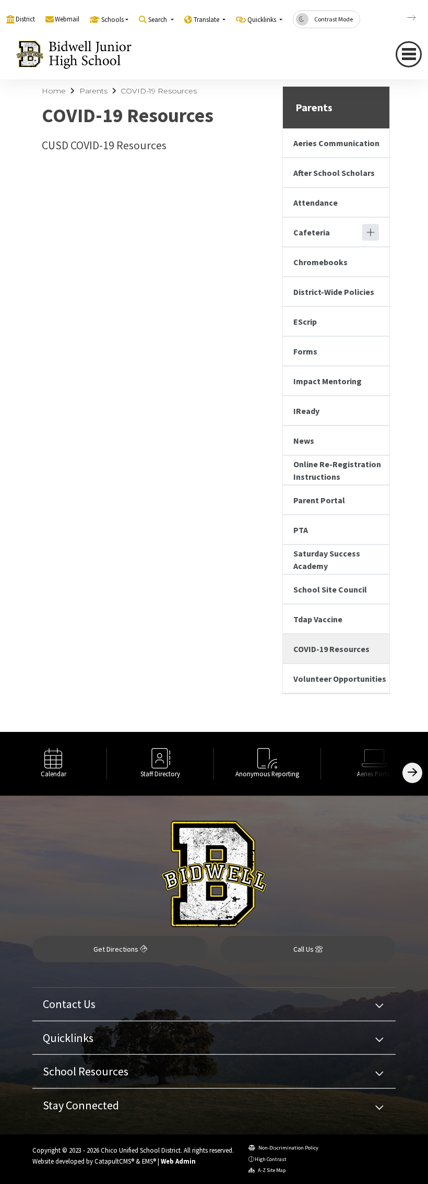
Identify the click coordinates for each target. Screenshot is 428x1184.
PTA (300, 530)
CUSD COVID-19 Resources (104, 145)
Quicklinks (68, 1038)
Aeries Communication (336, 143)
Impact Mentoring (327, 381)
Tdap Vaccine (317, 619)
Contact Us (69, 1004)
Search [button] (158, 19)
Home (54, 91)
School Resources (85, 1071)
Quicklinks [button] (262, 19)
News (303, 440)
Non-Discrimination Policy (287, 1147)
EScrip (305, 321)
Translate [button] (207, 19)
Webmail (67, 19)
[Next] (403, 18)
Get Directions (116, 949)
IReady (306, 411)
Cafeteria (311, 232)
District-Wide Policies (333, 292)
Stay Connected (81, 1105)
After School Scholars (334, 173)
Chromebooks (320, 262)
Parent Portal (319, 500)
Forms (305, 351)
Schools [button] (112, 19)
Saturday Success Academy (326, 559)
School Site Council (330, 589)
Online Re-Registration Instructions (337, 470)
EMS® (149, 1161)
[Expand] (370, 232)
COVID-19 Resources (159, 91)
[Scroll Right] (412, 773)
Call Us (304, 949)
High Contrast (271, 1159)
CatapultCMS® (114, 1161)
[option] (53, 764)
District (25, 19)
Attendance (315, 202)
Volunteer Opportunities (339, 678)
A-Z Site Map (271, 1170)
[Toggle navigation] (409, 54)
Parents (93, 91)
